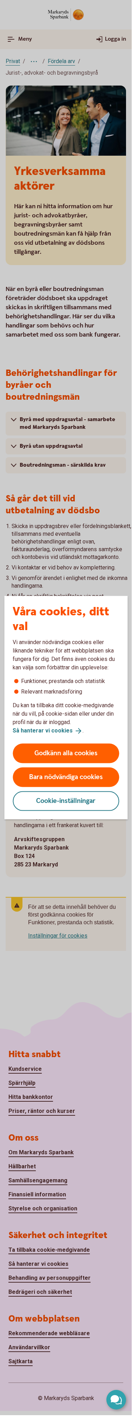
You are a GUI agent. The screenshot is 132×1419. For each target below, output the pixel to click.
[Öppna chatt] (116, 1400)
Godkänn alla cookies (66, 753)
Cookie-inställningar (65, 800)
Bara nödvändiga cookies (66, 776)
